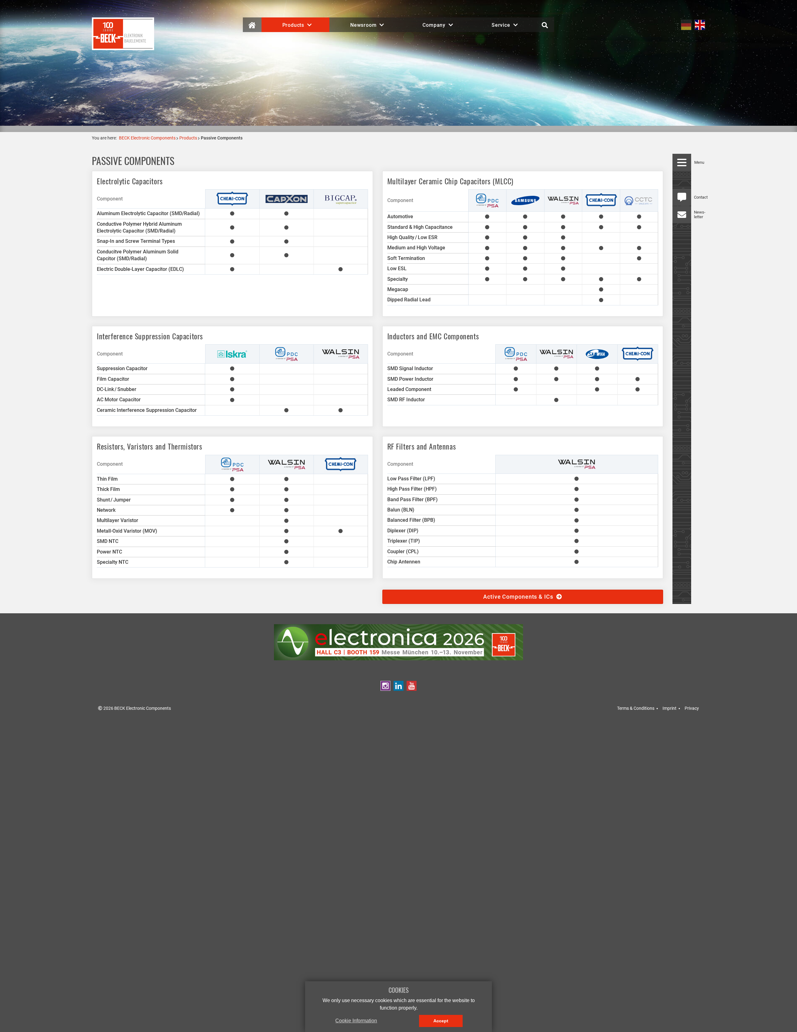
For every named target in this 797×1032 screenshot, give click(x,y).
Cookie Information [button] (356, 1020)
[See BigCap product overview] (340, 198)
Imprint (670, 708)
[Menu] (681, 162)
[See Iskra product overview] (232, 354)
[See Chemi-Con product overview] (232, 198)
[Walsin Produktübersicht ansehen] (563, 200)
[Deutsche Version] (686, 24)
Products (188, 137)
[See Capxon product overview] (287, 198)
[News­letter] (681, 214)
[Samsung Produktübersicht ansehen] (525, 200)
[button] (295, 24)
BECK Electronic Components (147, 137)
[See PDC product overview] (516, 354)
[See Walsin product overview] (340, 354)
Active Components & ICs (519, 596)
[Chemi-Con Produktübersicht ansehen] (601, 200)
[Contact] (681, 197)
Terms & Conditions (635, 708)
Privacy (692, 708)
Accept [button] (440, 1020)
